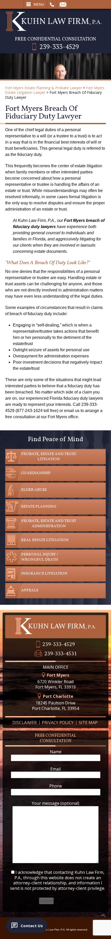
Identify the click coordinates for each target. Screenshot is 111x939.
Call (52, 4)
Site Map (88, 722)
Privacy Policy (58, 722)
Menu (39, 4)
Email (63, 4)
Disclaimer (24, 722)
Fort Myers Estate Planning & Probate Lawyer (43, 87)
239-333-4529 (59, 47)
